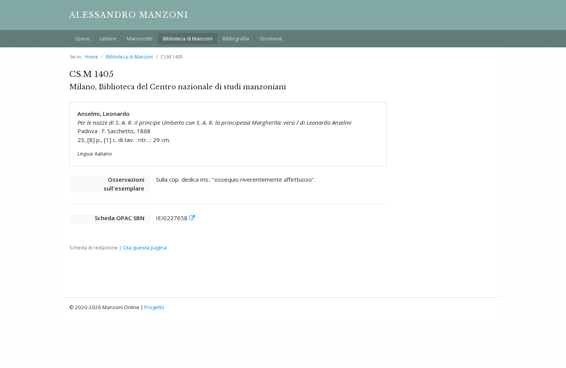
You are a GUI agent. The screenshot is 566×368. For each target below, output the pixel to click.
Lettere (108, 38)
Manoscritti (139, 38)
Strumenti (271, 38)
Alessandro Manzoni (128, 15)
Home (91, 57)
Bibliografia (236, 38)
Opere (82, 38)
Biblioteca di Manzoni (188, 38)
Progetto (154, 307)
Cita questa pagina (145, 247)
